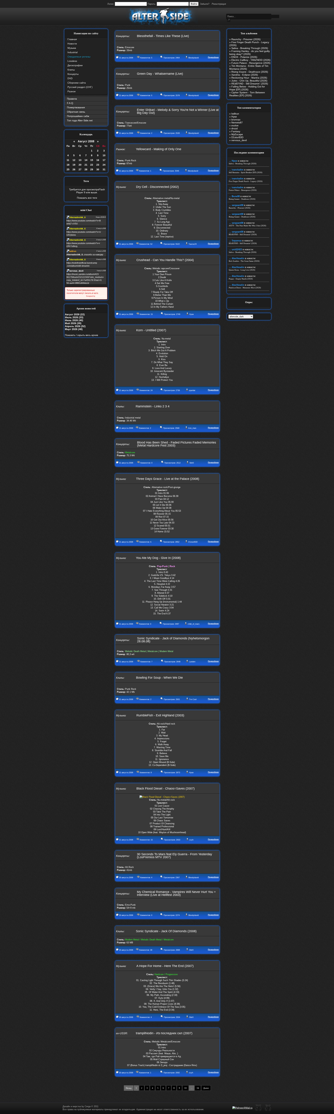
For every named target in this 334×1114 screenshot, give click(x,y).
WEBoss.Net (100, 296)
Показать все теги (87, 197)
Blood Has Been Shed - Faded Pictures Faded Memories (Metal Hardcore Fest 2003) (176, 444)
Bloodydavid (193, 58)
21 (86, 164)
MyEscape (237, 134)
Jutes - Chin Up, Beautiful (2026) (249, 80)
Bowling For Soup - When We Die (159, 677)
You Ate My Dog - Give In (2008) (158, 558)
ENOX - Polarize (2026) (244, 57)
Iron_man (192, 428)
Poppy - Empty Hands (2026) (241, 279)
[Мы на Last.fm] (258, 1110)
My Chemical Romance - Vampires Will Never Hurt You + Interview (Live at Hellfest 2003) (176, 893)
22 (91, 164)
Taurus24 (193, 244)
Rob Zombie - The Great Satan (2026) (244, 261)
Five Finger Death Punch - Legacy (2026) (246, 181)
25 (68, 169)
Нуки (191, 314)
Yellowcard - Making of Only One (158, 149)
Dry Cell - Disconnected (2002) (157, 187)
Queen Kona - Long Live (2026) (242, 270)
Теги (86, 181)
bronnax (235, 119)
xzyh (191, 840)
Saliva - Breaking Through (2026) (249, 48)
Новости (72, 43)
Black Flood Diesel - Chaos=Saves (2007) (165, 788)
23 (97, 164)
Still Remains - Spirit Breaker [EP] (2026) (245, 172)
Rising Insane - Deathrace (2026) (249, 71)
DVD (70, 78)
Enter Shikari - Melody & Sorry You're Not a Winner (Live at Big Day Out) (178, 111)
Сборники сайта (76, 82)
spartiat (192, 390)
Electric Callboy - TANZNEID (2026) (251, 60)
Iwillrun (235, 113)
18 (68, 164)
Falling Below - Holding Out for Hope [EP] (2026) (247, 88)
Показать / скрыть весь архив (81, 335)
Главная (72, 39)
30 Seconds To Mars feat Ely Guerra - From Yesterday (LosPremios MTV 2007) (174, 855)
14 (86, 160)
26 (74, 169)
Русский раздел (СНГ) (80, 87)
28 (86, 169)
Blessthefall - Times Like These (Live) (163, 36)
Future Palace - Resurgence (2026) (251, 63)
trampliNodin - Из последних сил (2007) (164, 1033)
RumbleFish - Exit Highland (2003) (160, 715)
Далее (206, 1088)
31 (104, 169)
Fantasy (235, 131)
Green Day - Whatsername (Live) (160, 73)
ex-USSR (121, 1033)
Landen (192, 662)
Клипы (71, 69)
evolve (234, 125)
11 (68, 160)
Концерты (73, 74)
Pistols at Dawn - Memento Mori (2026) (245, 288)
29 (91, 169)
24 (104, 164)
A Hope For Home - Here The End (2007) (165, 966)
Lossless (72, 61)
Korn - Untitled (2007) (151, 330)
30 (97, 169)
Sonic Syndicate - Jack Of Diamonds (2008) (166, 931)
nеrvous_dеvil (239, 140)
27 (80, 169)
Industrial (72, 52)
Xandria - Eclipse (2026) (244, 74)
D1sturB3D (193, 542)
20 (80, 164)
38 (151, 950)
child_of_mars (194, 624)
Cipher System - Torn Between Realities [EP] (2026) (247, 94)
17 (104, 160)
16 (97, 160)
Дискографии (75, 65)
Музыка (71, 48)
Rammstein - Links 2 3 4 (152, 406)
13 (80, 160)
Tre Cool (192, 699)
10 (104, 155)
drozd (234, 128)
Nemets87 (237, 122)
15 (91, 160)
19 (74, 164)
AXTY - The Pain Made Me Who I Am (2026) (247, 226)
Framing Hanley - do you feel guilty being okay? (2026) (249, 52)
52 (151, 244)
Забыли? (204, 4)
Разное (71, 91)
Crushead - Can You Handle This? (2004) (165, 260)
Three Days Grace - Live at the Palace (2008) (167, 479)
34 (198, 1088)
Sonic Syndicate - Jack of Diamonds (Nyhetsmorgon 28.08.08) (173, 640)
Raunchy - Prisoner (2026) (246, 39)
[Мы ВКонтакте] (268, 1110)
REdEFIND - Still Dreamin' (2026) (249, 83)
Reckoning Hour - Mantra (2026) (249, 77)
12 (74, 160)
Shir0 (191, 463)
